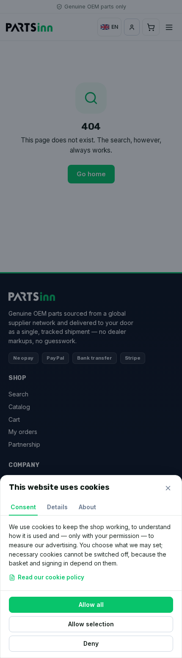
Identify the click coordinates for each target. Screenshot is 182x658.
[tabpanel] (91, 553)
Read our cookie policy (51, 577)
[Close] (168, 488)
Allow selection (91, 624)
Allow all (91, 604)
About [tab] (87, 507)
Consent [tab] (23, 507)
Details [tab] (57, 507)
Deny (91, 643)
